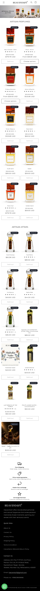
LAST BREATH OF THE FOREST (10, 405)
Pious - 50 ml (30, 49)
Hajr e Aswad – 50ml (10, 49)
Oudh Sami (10, 168)
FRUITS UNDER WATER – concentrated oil (29, 405)
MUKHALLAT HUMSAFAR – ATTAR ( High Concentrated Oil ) (29, 331)
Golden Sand (29, 205)
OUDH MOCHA (29, 367)
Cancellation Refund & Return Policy (16, 549)
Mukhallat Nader (10, 367)
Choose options (30, 61)
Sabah (29, 168)
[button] (4, 2)
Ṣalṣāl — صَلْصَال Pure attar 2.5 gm (10, 447)
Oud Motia (29, 255)
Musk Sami (29, 129)
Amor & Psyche (29, 89)
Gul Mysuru (10, 292)
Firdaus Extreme (10, 89)
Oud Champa (10, 255)
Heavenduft (33, 587)
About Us (7, 528)
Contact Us (8, 532)
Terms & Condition (10, 545)
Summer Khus (10, 330)
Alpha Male (29, 292)
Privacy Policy (9, 536)
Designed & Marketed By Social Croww (14, 587)
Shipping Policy (9, 541)
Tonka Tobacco (10, 129)
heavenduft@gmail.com (18, 572)
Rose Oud (10, 205)
